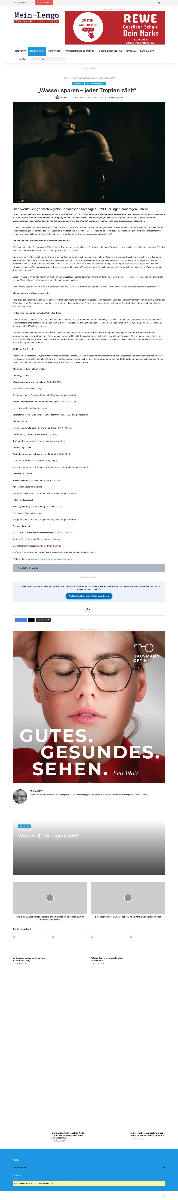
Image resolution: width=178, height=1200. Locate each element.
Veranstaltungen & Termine (79, 51)
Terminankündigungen (95, 84)
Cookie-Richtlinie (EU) (110, 51)
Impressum (131, 51)
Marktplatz (54, 51)
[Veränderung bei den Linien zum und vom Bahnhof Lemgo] (30, 945)
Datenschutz (147, 51)
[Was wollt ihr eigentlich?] (89, 842)
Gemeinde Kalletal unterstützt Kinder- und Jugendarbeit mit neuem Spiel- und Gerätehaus (68, 1135)
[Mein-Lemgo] (37, 18)
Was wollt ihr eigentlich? (48, 835)
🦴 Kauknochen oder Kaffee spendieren (89, 596)
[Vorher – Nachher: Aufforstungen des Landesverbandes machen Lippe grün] (147, 1033)
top (89, 609)
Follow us (17, 1175)
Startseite (20, 51)
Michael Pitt (64, 97)
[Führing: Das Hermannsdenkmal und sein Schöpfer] (108, 945)
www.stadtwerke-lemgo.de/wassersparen (53, 559)
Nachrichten (36, 51)
